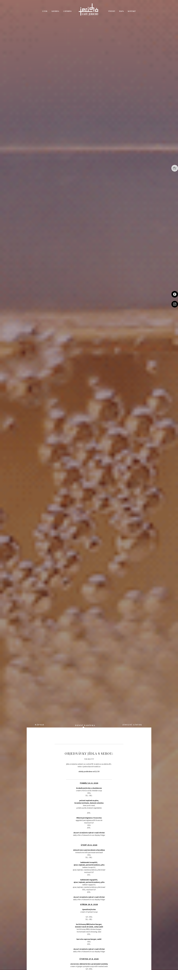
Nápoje (39, 725)
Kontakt (132, 11)
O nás (44, 11)
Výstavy (111, 11)
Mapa (121, 11)
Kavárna (55, 11)
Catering (67, 11)
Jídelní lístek (174, 168)
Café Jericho (89, 10)
